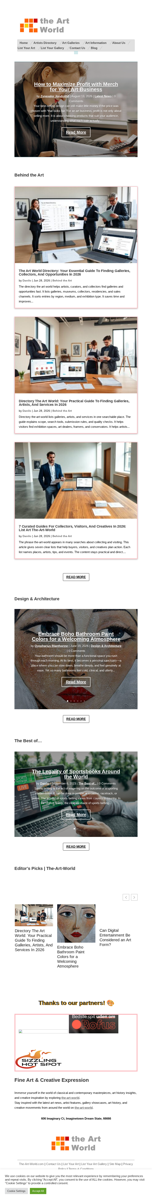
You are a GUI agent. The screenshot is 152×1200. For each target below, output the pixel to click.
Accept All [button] (38, 1191)
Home (24, 42)
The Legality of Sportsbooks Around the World (76, 774)
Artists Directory (45, 42)
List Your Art (27, 48)
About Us (118, 42)
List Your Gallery (53, 48)
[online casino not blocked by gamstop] (43, 1032)
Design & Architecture (106, 646)
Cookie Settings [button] (16, 1191)
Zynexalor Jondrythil (55, 96)
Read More (76, 132)
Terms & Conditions (81, 1169)
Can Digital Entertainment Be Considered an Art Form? (115, 937)
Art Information (96, 42)
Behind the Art (62, 280)
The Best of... (87, 783)
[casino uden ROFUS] (93, 1032)
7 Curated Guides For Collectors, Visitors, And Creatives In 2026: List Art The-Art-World (72, 528)
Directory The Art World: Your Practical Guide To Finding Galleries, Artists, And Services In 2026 (74, 403)
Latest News (103, 96)
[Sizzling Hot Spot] (40, 1068)
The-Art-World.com (31, 1164)
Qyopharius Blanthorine (51, 646)
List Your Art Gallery (94, 1164)
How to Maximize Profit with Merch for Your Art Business (76, 86)
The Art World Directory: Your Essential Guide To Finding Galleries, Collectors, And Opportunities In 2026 (74, 272)
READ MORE (76, 577)
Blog (94, 48)
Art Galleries (71, 42)
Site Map (115, 1164)
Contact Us (77, 48)
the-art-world (84, 1107)
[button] (134, 897)
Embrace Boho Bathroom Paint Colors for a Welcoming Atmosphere (76, 636)
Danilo (27, 280)
